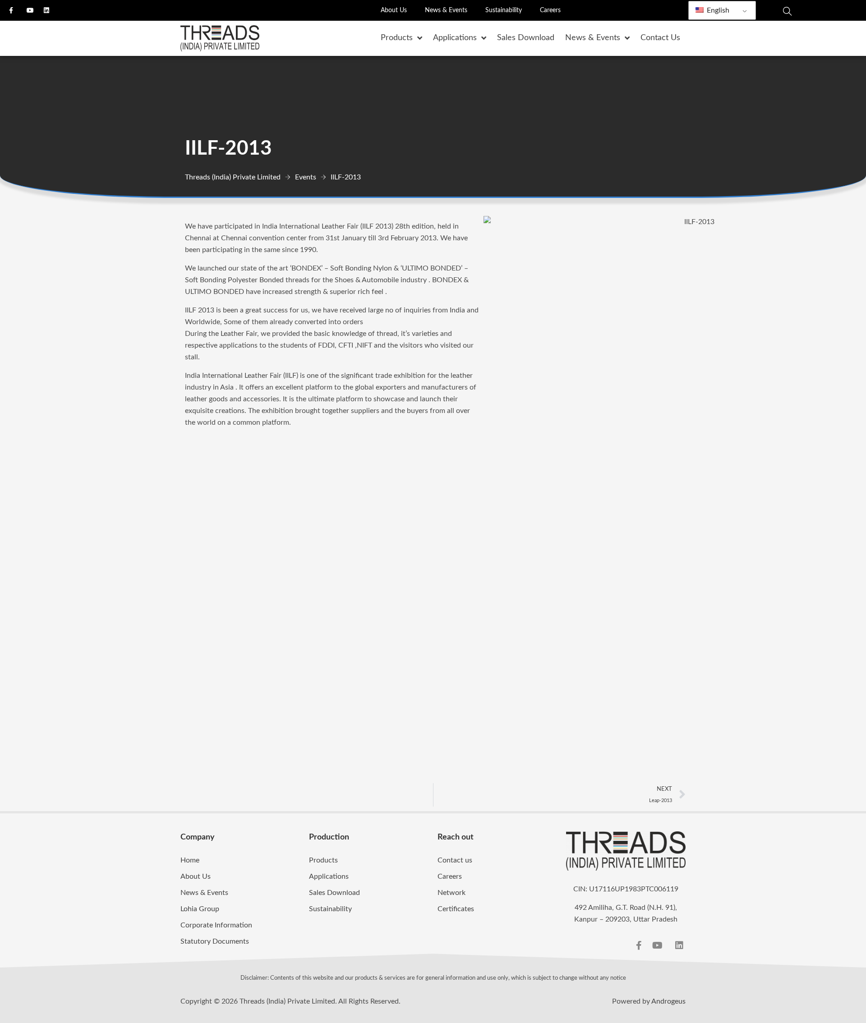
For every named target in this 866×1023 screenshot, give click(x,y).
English (717, 10)
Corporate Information (216, 925)
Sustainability (503, 10)
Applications (329, 876)
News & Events (446, 10)
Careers (550, 10)
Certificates (456, 909)
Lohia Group (199, 909)
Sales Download (334, 892)
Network (451, 892)
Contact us (455, 860)
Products (323, 860)
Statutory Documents (214, 941)
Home (189, 860)
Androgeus (668, 1001)
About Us (394, 10)
